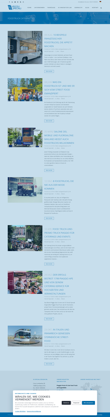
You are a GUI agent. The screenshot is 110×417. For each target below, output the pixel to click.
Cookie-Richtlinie (20, 411)
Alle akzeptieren (88, 402)
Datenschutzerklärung (34, 411)
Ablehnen (66, 402)
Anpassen (76, 402)
